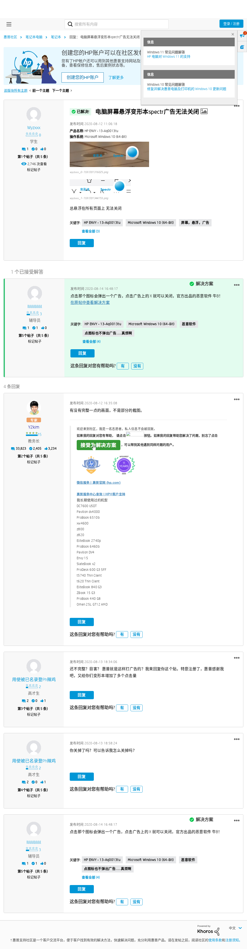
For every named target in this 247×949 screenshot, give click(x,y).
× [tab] (233, 34)
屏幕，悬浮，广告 (195, 222)
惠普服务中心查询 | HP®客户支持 (101, 494)
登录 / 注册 (231, 23)
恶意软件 (189, 324)
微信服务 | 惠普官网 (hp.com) (98, 482)
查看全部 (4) (91, 341)
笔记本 (56, 37)
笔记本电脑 (34, 37)
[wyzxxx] (34, 114)
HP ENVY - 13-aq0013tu (102, 222)
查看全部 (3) (91, 231)
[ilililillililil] (34, 293)
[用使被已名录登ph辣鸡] (34, 666)
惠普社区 (10, 37)
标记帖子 (34, 169)
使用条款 (215, 940)
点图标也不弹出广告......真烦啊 (108, 333)
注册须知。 (233, 940)
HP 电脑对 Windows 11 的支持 (168, 56)
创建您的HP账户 (83, 77)
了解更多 (116, 78)
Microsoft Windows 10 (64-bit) (151, 222)
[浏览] (8, 24)
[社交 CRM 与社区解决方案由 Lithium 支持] (208, 930)
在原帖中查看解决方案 (90, 302)
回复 (82, 242)
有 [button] (123, 366)
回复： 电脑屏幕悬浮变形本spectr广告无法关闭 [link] (104, 37)
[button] (237, 106)
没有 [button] (137, 366)
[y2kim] (34, 407)
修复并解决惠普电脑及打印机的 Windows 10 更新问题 (186, 89)
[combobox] (117, 24)
